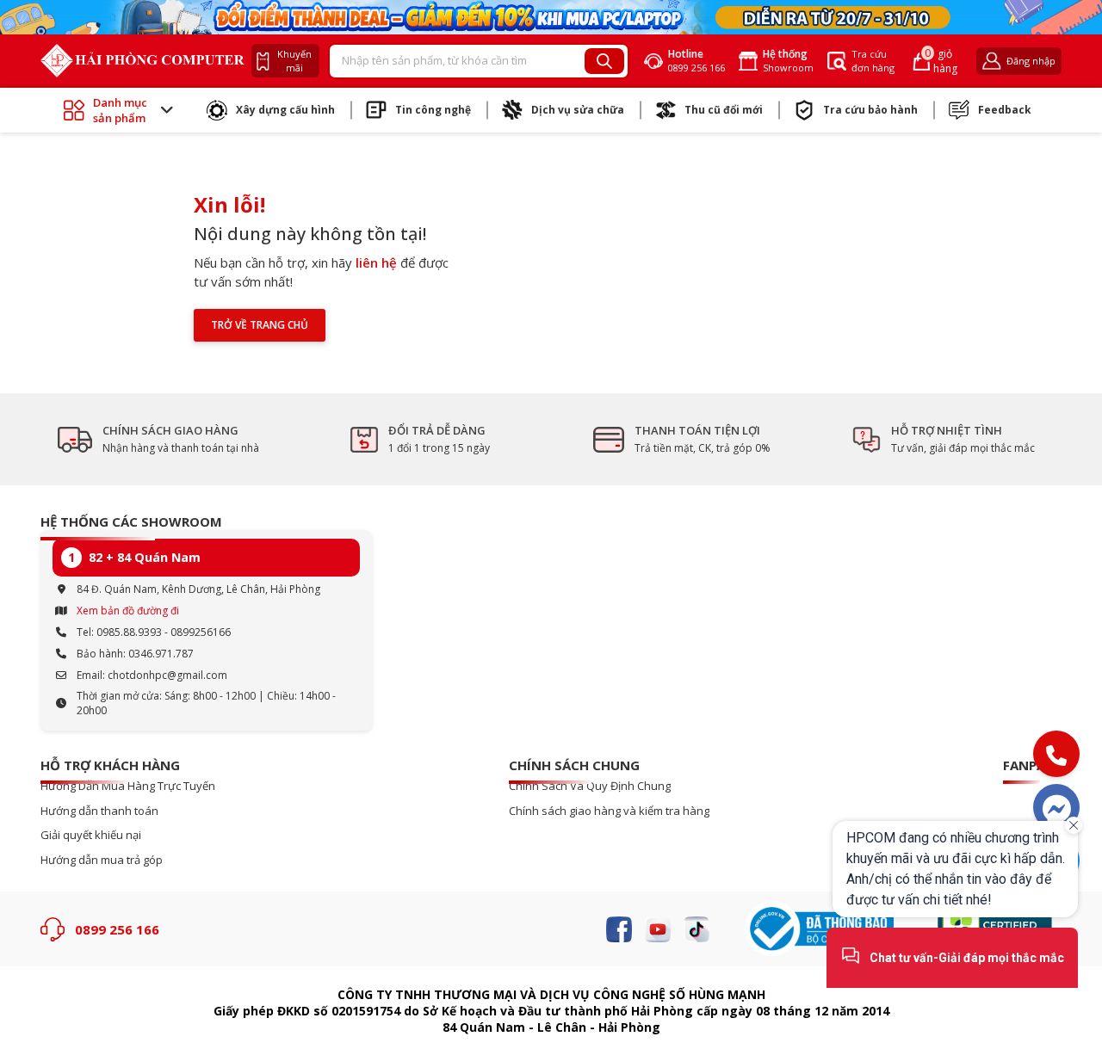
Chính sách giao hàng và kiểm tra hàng (609, 811)
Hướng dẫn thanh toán (99, 811)
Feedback (1004, 109)
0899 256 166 (117, 929)
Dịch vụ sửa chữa (577, 109)
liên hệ (376, 262)
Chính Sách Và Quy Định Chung (590, 786)
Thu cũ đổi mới (723, 109)
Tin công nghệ (433, 109)
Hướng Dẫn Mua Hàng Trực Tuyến (127, 786)
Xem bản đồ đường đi (128, 610)
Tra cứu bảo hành (870, 109)
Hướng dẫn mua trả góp (101, 860)
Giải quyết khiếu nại (90, 835)
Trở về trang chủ (259, 325)
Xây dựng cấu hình (285, 109)
